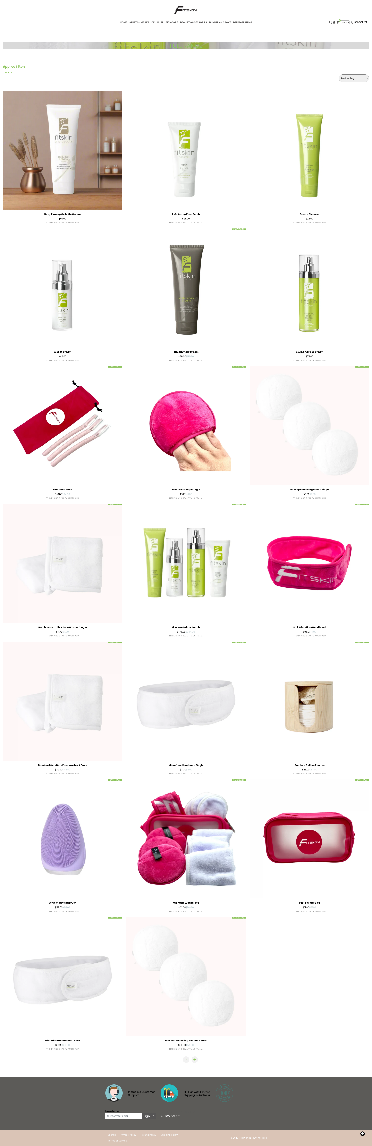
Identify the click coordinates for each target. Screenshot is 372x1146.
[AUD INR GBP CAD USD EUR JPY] (345, 22)
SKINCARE (172, 22)
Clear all (7, 72)
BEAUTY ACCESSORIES (194, 22)
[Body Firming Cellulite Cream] (62, 150)
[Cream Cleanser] (309, 150)
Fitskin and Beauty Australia (253, 1137)
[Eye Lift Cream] (62, 288)
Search (112, 1135)
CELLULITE (158, 22)
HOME (124, 22)
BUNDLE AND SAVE (220, 22)
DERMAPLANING (243, 22)
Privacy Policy (128, 1135)
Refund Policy (148, 1135)
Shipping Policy (169, 1135)
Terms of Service (117, 1140)
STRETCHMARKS (139, 22)
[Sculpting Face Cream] (309, 288)
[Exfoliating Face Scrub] (186, 150)
